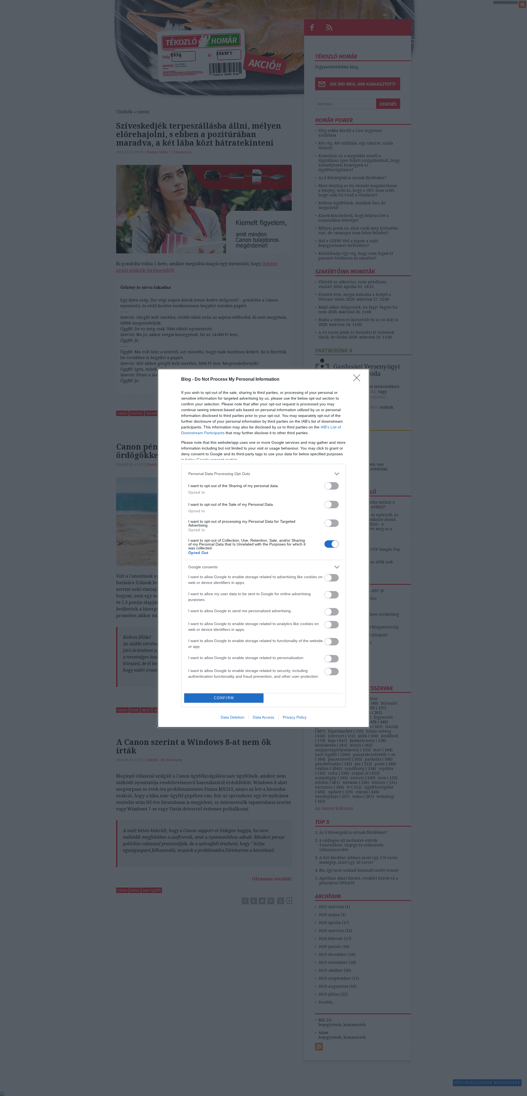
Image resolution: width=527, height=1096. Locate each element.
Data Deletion (232, 717)
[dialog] (263, 548)
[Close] (358, 379)
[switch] (331, 486)
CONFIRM (224, 698)
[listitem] (263, 474)
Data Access (263, 717)
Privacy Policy (295, 717)
